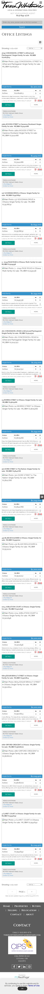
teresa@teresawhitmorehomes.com (22, 935)
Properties (21, 906)
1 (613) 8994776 (7, 115)
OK (22, 988)
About (30, 914)
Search (22, 27)
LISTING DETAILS (8, 105)
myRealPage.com (22, 977)
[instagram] (29, 967)
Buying (36, 906)
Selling (12, 910)
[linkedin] (24, 967)
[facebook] (14, 967)
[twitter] (19, 967)
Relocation (28, 910)
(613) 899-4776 (22, 15)
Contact (16, 914)
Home (6, 906)
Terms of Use (33, 986)
